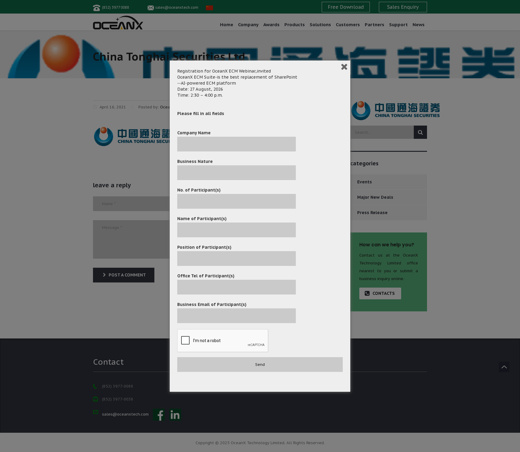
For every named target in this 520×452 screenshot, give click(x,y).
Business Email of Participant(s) (211, 304)
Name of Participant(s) (202, 218)
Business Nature (195, 161)
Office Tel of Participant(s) (205, 276)
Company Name (194, 133)
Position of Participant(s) (204, 247)
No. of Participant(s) (199, 190)
